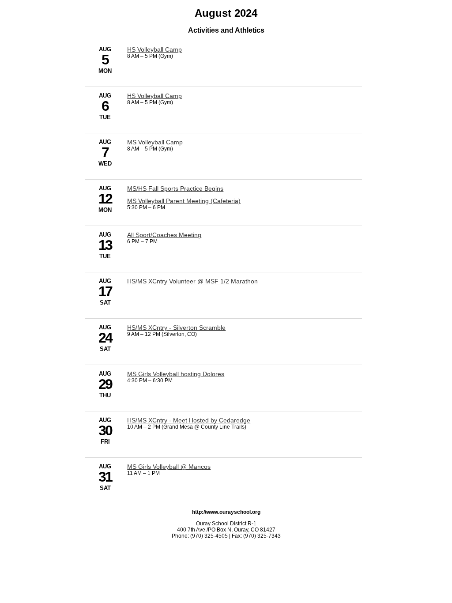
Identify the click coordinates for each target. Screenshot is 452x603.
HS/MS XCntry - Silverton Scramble (176, 327)
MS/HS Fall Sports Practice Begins (175, 188)
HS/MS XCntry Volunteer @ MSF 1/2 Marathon (192, 281)
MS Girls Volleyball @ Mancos (169, 466)
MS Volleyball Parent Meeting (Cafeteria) (184, 200)
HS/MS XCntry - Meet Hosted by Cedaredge (188, 420)
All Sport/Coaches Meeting (164, 234)
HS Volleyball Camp (154, 49)
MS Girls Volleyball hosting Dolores (175, 373)
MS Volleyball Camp (155, 142)
